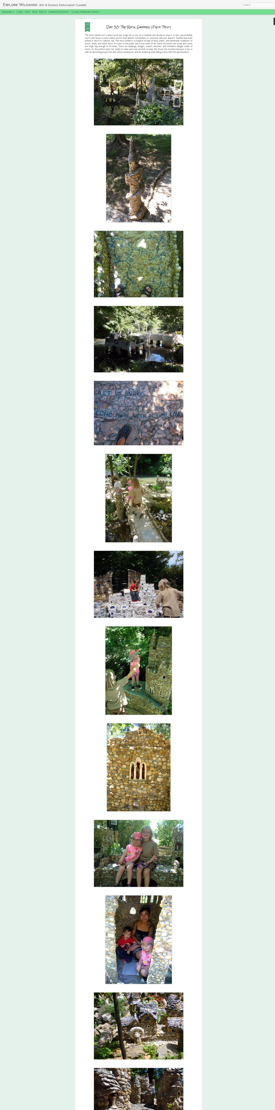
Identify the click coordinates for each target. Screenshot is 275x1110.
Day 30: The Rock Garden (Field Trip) (138, 27)
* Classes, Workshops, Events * (85, 11)
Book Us (43, 11)
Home (20, 11)
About (27, 11)
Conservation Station (58, 11)
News (34, 11)
